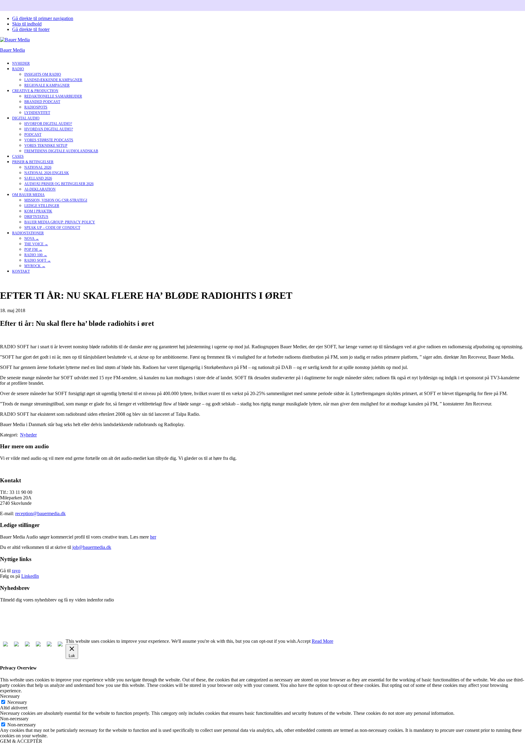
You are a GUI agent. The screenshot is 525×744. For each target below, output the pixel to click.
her (153, 536)
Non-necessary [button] (14, 718)
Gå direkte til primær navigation (42, 18)
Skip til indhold (27, 23)
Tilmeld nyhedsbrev (19, 610)
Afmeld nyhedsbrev (19, 620)
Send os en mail (15, 468)
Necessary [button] (10, 696)
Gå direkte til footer (31, 29)
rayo (16, 570)
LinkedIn (30, 576)
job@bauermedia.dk (91, 547)
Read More (322, 641)
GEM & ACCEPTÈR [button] (21, 741)
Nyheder (28, 434)
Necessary (17, 702)
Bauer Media (12, 50)
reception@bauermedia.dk (40, 513)
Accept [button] (304, 641)
